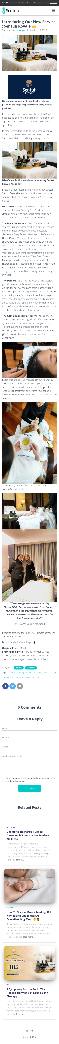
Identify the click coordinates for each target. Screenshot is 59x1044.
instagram (27, 1031)
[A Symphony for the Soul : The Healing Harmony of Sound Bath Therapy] (29, 962)
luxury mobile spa (27, 672)
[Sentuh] (11, 10)
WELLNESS (31, 668)
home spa (12, 672)
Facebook (32, 1031)
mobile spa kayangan (24, 677)
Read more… (18, 859)
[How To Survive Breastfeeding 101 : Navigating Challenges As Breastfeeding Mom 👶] (29, 885)
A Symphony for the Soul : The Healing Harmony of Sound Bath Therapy (27, 992)
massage (51, 672)
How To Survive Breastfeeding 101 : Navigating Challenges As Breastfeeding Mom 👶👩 (29, 915)
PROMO (19, 668)
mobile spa (8, 677)
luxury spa (41, 672)
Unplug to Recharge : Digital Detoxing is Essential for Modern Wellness (27, 835)
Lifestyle (10, 984)
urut (38, 677)
